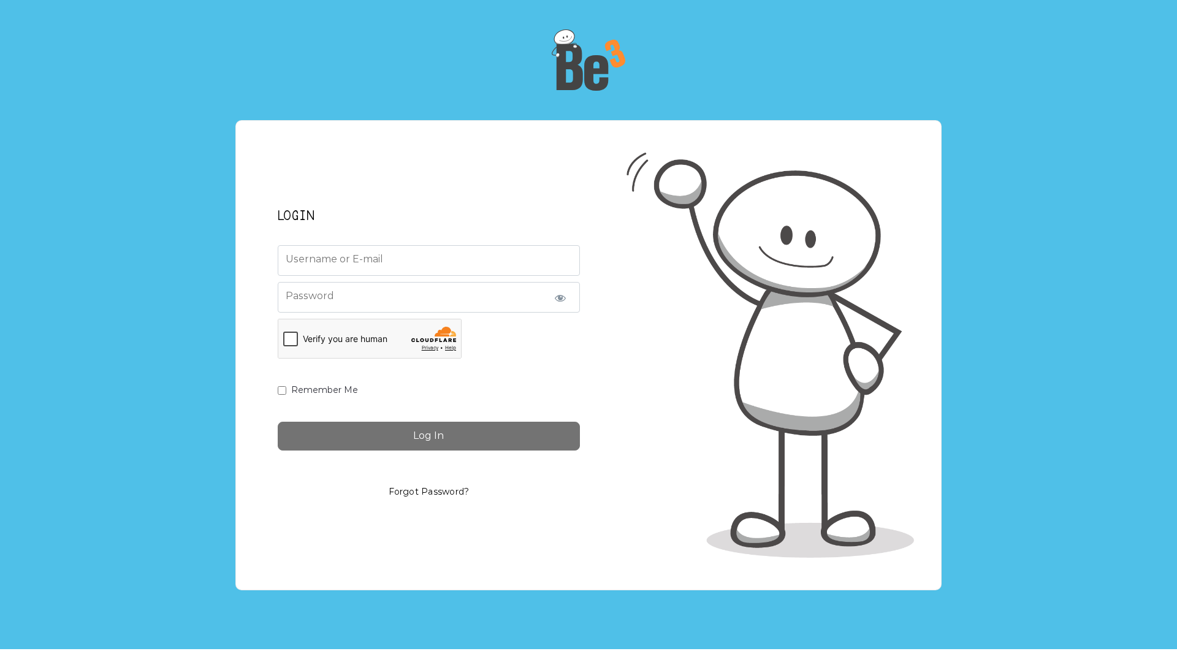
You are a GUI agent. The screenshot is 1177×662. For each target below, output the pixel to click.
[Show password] (560, 297)
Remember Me (324, 389)
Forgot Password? (429, 491)
